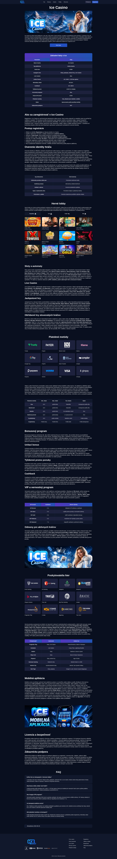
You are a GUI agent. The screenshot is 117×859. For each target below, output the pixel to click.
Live (49, 213)
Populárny (31, 213)
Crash (66, 213)
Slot (83, 213)
